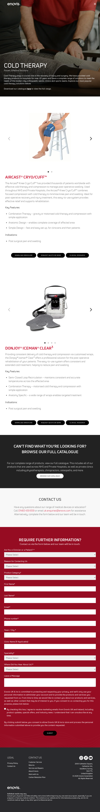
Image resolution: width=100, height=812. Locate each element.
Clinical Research (77, 255)
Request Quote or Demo (51, 255)
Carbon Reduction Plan (37, 777)
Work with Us (33, 774)
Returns (31, 765)
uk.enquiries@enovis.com (57, 510)
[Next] (90, 138)
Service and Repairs (36, 768)
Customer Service (35, 762)
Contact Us (11, 766)
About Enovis (33, 771)
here (29, 88)
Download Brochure (24, 255)
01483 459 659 (26, 510)
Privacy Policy (12, 763)
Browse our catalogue (50, 476)
